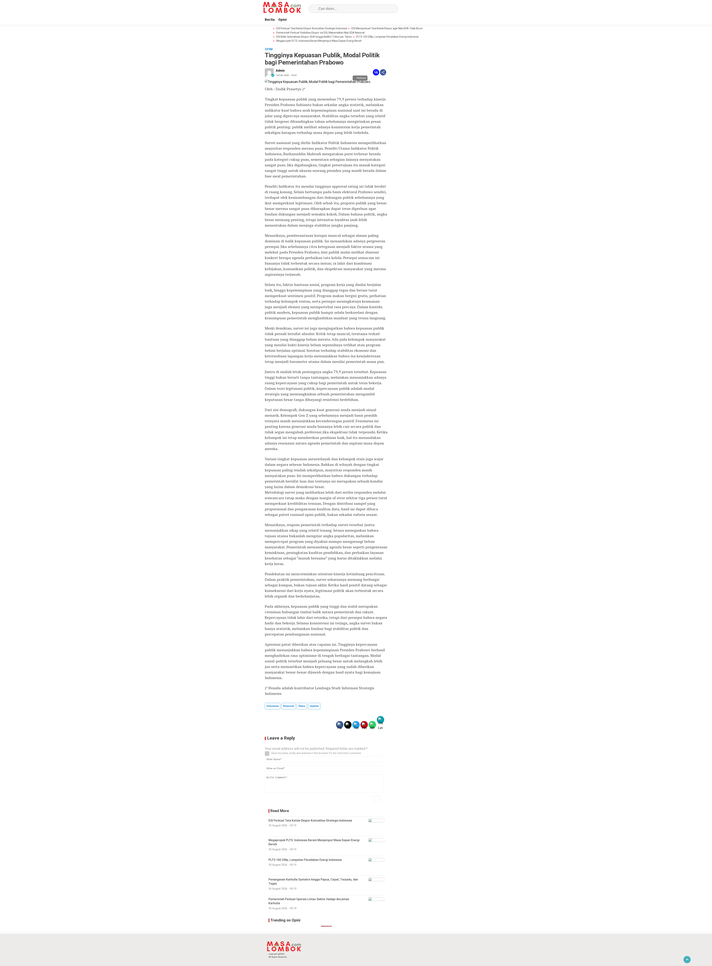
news (302, 706)
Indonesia (272, 706)
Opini (282, 19)
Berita (270, 19)
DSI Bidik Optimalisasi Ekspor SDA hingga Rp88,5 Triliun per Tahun (314, 37)
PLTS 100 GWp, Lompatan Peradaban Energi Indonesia (387, 37)
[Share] (383, 72)
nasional (288, 706)
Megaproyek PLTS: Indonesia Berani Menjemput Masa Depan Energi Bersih (319, 41)
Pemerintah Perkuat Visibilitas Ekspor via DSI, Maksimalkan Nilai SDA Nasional (320, 33)
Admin (280, 70)
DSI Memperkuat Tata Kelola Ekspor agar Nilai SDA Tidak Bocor (387, 28)
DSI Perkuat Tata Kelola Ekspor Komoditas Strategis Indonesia (311, 28)
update (314, 706)
